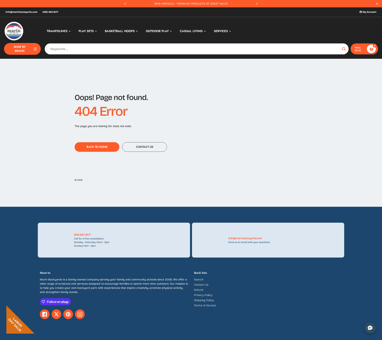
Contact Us (201, 284)
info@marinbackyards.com (21, 12)
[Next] (257, 4)
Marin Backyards (92, 180)
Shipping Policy (204, 300)
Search (198, 279)
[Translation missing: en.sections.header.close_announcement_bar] (377, 4)
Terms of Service (205, 305)
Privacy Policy (203, 295)
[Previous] (125, 4)
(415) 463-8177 (50, 12)
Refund (198, 290)
